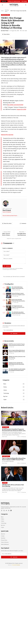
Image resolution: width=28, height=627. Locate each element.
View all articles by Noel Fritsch (10, 215)
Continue (8, 266)
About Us (3, 533)
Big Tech (3, 525)
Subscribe (15, 333)
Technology (3, 523)
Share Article (7, 34)
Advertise (3, 538)
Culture (2, 521)
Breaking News (7, 11)
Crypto (2, 527)
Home (2, 10)
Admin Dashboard (5, 544)
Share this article (7, 223)
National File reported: (7, 134)
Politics (2, 519)
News (2, 516)
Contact (2, 536)
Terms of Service (4, 542)
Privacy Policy (4, 540)
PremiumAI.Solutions (16, 564)
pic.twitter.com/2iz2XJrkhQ (15, 104)
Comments (23, 223)
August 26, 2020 (21, 109)
